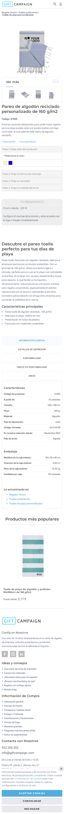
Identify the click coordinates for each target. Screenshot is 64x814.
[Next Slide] (57, 81)
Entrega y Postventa (13, 714)
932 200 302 (10, 747)
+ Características (27, 141)
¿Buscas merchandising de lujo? (19, 681)
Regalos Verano (9, 12)
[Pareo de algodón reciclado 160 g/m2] (32, 46)
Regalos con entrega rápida (17, 685)
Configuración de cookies (28, 778)
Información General (32, 340)
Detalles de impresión (32, 349)
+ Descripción (9, 141)
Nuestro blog (10, 689)
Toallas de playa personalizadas (18, 15)
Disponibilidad (32, 358)
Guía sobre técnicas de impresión (20, 669)
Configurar (32, 801)
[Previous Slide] (54, 81)
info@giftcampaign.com (18, 753)
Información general (13, 701)
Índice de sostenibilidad (32, 367)
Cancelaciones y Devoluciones (18, 718)
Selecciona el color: (14, 155)
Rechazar (32, 808)
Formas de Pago (12, 722)
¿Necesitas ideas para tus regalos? (21, 677)
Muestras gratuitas (13, 726)
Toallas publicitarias (28, 12)
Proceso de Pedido (13, 705)
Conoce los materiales (14, 673)
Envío (32, 376)
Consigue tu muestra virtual (17, 709)
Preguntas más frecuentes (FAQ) (19, 730)
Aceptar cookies (32, 793)
